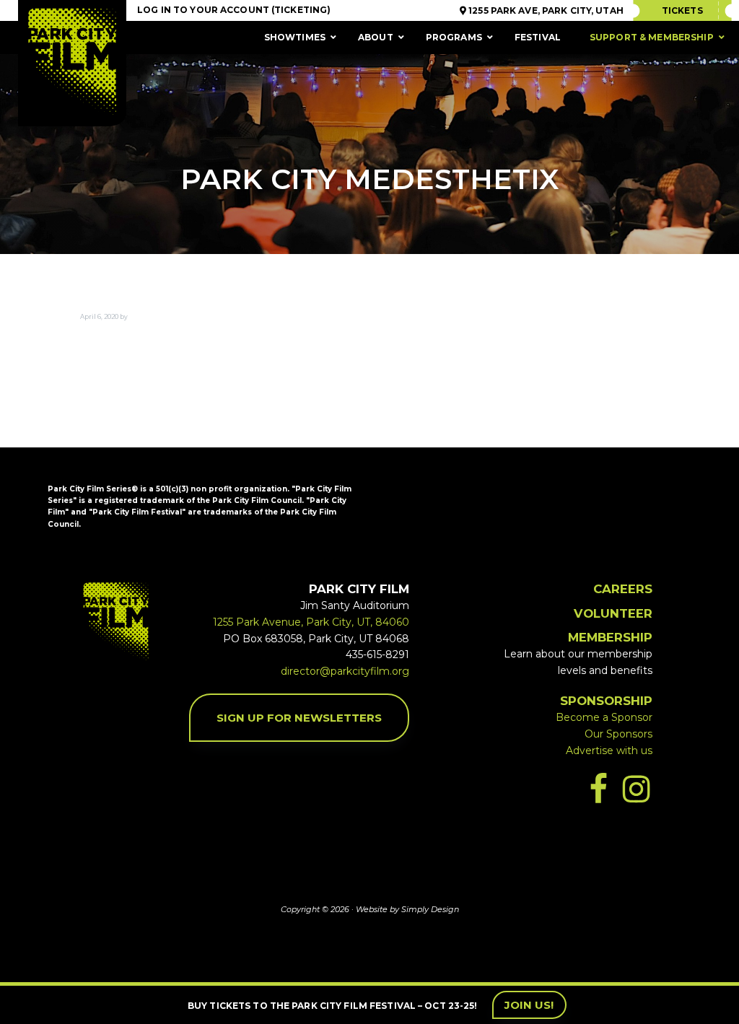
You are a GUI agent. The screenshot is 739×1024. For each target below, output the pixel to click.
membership (610, 637)
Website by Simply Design (407, 909)
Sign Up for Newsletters (299, 718)
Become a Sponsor (604, 717)
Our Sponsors (618, 733)
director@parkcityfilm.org (345, 671)
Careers (622, 589)
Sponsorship (606, 700)
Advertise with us (609, 750)
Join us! (529, 1005)
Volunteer (613, 613)
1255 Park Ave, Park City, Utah (545, 10)
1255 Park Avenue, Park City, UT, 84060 (311, 622)
